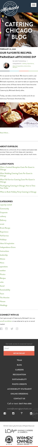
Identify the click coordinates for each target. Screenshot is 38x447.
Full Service (4, 236)
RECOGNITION (19, 374)
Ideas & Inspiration (18, 66)
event (2, 224)
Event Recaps (5, 228)
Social (2, 286)
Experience (30, 63)
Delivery (3, 220)
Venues (2, 301)
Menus (2, 259)
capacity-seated (6, 205)
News (2, 263)
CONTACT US (19, 398)
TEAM (19, 360)
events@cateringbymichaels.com (19, 408)
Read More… (5, 133)
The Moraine (4, 297)
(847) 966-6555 (25, 403)
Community (4, 208)
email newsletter (6, 321)
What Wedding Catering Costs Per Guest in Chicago (16, 174)
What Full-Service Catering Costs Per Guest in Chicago (17, 180)
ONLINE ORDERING (19, 393)
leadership (4, 255)
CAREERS (19, 369)
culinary (24, 63)
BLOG (19, 365)
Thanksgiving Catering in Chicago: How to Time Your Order (17, 187)
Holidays (3, 239)
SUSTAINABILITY (19, 379)
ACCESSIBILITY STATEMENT (19, 389)
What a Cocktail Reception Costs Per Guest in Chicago (17, 168)
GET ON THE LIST (19, 353)
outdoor (3, 270)
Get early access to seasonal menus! (19, 344)
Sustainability (5, 290)
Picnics (2, 274)
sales (2, 282)
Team (2, 294)
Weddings (3, 305)
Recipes (15, 67)
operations (4, 266)
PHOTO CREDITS (19, 384)
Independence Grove (8, 247)
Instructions (27, 66)
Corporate (3, 212)
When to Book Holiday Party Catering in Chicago (18, 192)
